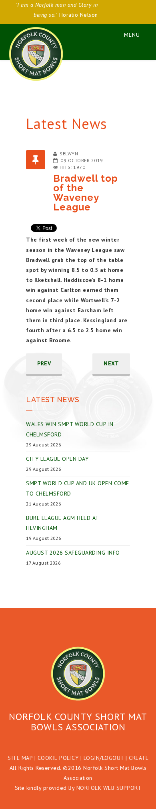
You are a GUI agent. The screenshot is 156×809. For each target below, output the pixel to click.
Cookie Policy (58, 757)
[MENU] (128, 33)
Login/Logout (104, 757)
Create (138, 757)
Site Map (20, 757)
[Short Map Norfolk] (78, 674)
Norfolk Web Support (109, 787)
